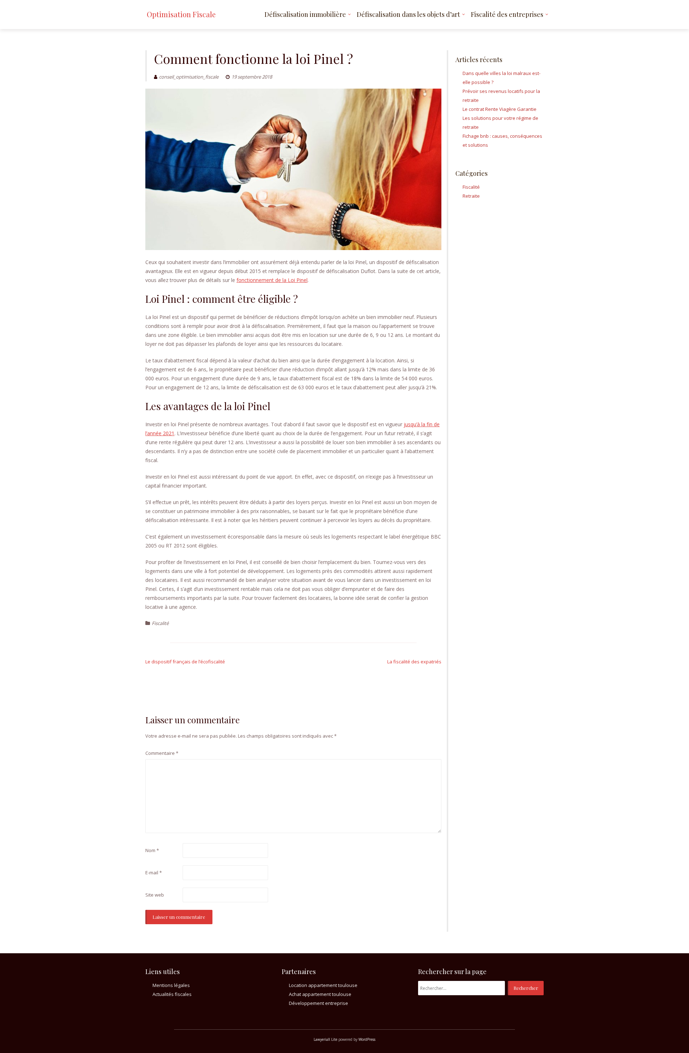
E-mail (153, 872)
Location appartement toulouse (323, 985)
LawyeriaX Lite (325, 1039)
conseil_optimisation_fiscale (189, 77)
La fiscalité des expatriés (414, 661)
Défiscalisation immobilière (305, 14)
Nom (152, 850)
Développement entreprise (318, 1003)
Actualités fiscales (172, 994)
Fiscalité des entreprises (507, 14)
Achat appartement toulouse (320, 994)
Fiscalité (160, 623)
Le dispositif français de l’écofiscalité (185, 661)
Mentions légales (171, 985)
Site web (154, 895)
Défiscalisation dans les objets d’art (408, 14)
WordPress (366, 1039)
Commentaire (161, 753)
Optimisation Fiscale (181, 14)
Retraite (471, 196)
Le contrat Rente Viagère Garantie (499, 109)
